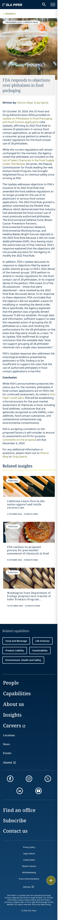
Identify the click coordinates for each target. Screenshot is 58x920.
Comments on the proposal (20, 439)
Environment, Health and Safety (23, 660)
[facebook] (10, 778)
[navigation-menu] (52, 4)
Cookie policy (29, 859)
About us (13, 704)
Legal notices (29, 853)
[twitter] (48, 778)
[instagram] (29, 778)
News (6, 744)
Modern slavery (29, 866)
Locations (9, 735)
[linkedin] (19, 791)
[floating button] (50, 880)
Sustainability (40, 650)
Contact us (15, 830)
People (11, 682)
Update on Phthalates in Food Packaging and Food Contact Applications (27, 120)
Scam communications (29, 878)
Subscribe (14, 820)
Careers (12, 725)
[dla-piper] (12, 4)
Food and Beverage (16, 640)
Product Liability (14, 650)
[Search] (44, 4)
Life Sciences (42, 640)
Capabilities (17, 693)
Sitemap (26, 886)
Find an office (19, 810)
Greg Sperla (41, 102)
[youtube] (38, 791)
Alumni (7, 762)
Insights (10, 13)
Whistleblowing (29, 872)
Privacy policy (29, 847)
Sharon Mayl (25, 102)
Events (7, 753)
